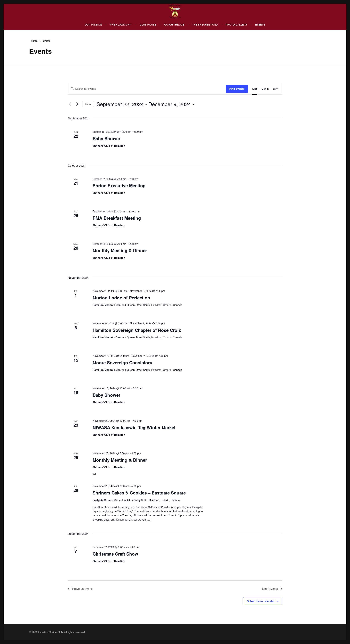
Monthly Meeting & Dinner (120, 250)
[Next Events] (77, 104)
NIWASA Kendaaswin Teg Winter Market (134, 427)
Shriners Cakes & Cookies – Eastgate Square (139, 493)
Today (88, 103)
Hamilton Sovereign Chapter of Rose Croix (137, 330)
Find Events (236, 88)
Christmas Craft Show (115, 554)
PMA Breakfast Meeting (117, 218)
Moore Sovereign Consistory (122, 362)
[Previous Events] (70, 104)
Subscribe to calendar (260, 601)
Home (34, 41)
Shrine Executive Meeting (119, 185)
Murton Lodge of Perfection (121, 297)
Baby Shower (106, 138)
